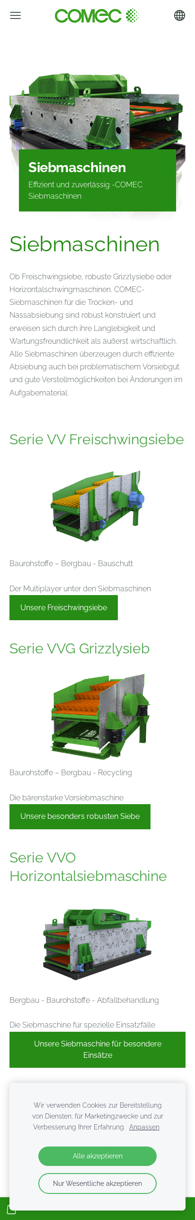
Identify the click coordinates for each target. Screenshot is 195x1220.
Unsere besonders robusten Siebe (80, 816)
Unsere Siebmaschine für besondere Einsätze (97, 1049)
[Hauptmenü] (15, 15)
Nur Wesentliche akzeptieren (97, 1183)
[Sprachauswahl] (180, 15)
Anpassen (144, 1127)
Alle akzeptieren (98, 1156)
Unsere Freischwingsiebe (63, 607)
